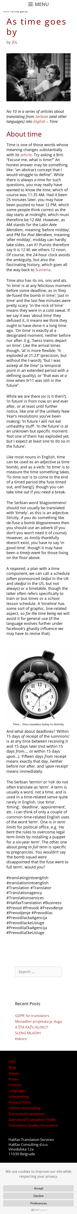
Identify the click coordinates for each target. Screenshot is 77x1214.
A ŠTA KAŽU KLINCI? (31, 1027)
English (39, 121)
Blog (12, 1067)
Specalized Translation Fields (32, 1119)
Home (6, 11)
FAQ (12, 1061)
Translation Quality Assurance (33, 1125)
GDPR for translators (32, 1015)
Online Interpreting (24, 1107)
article (26, 154)
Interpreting (19, 1096)
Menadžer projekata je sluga (38, 1021)
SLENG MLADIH (28, 1032)
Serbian (41, 116)
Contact (15, 1084)
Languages (17, 1090)
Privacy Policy (20, 1102)
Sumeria (43, 269)
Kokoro (21, 1038)
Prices (14, 1079)
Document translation (27, 1113)
